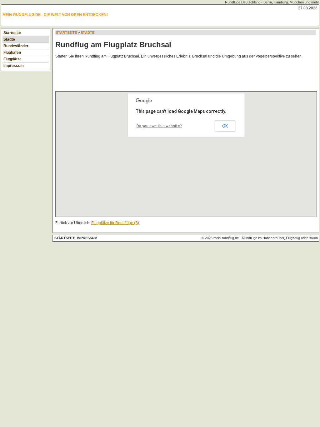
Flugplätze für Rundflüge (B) (115, 223)
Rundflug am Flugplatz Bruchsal (113, 44)
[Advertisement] (169, 76)
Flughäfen (12, 52)
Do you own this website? (159, 126)
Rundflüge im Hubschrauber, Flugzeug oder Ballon (280, 238)
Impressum (13, 65)
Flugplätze (12, 59)
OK (225, 125)
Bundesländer (15, 46)
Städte (9, 39)
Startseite (12, 33)
